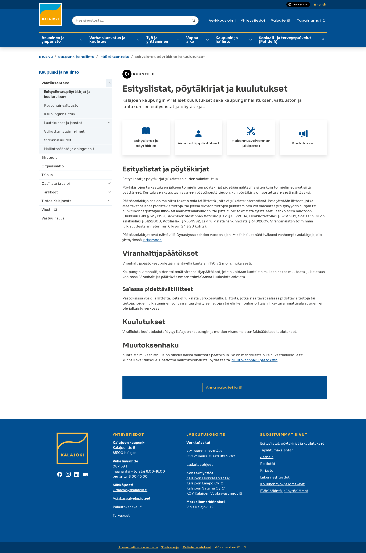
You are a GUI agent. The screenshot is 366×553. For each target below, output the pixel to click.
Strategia (49, 157)
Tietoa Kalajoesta (56, 201)
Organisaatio (53, 166)
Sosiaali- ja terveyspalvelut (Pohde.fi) (285, 40)
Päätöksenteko (114, 57)
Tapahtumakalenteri (277, 450)
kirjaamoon (152, 240)
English (320, 4)
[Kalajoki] (50, 14)
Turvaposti (122, 515)
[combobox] (135, 20)
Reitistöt (267, 464)
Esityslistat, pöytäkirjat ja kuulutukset (67, 94)
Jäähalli (266, 457)
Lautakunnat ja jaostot (63, 123)
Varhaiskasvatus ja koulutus (107, 40)
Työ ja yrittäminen (157, 40)
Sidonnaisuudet (57, 140)
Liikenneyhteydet (275, 477)
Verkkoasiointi (222, 20)
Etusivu (46, 57)
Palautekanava (125, 507)
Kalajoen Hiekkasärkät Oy (208, 478)
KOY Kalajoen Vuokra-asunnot (212, 493)
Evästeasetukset (197, 547)
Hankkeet (50, 192)
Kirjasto (266, 470)
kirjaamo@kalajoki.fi (130, 490)
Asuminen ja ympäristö (53, 40)
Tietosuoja (170, 547)
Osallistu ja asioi (56, 183)
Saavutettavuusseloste (138, 547)
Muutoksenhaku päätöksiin (254, 360)
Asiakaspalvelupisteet (131, 498)
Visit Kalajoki (197, 507)
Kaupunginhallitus (59, 114)
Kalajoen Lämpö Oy (202, 483)
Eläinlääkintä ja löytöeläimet (284, 491)
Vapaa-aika (193, 40)
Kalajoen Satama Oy (203, 488)
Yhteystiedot (253, 20)
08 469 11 (120, 466)
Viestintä (49, 209)
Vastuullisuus (53, 218)
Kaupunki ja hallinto (227, 40)
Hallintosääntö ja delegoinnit (69, 149)
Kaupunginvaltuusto (61, 105)
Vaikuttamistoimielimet (64, 131)
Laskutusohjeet (200, 464)
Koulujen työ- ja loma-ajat (282, 484)
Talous (47, 175)
